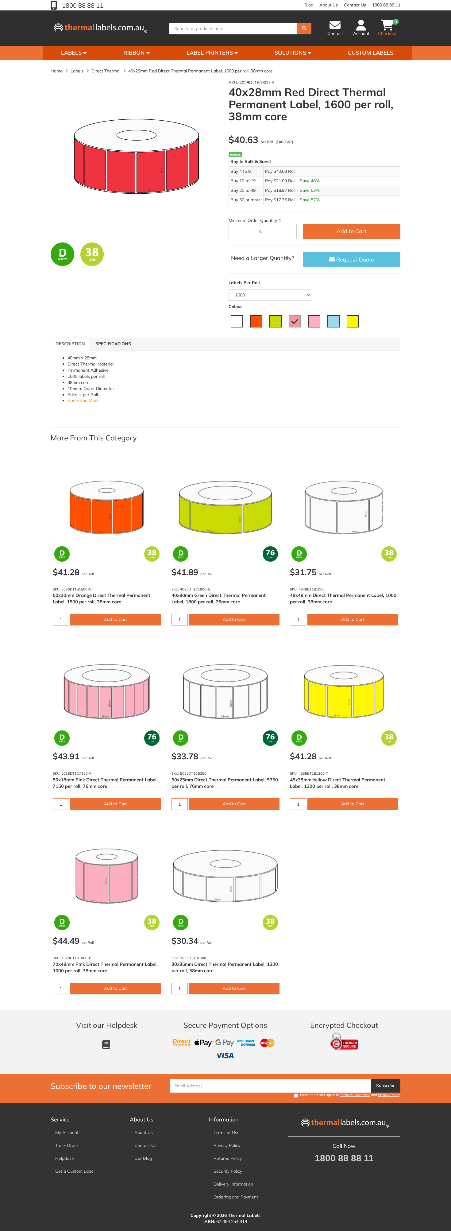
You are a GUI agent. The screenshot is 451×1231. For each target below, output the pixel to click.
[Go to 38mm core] (92, 254)
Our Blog (143, 1158)
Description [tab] (70, 343)
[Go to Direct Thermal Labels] (62, 254)
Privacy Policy (388, 1095)
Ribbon (134, 52)
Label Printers (210, 52)
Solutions (291, 52)
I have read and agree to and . (350, 1095)
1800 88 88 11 (81, 5)
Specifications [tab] (113, 343)
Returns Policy (228, 1158)
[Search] (304, 28)
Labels (72, 52)
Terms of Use (227, 1132)
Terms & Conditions (355, 1095)
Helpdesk (64, 1158)
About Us (328, 5)
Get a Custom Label (74, 1171)
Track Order (66, 1145)
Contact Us (355, 5)
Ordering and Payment (236, 1197)
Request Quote (354, 259)
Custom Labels (370, 52)
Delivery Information (233, 1184)
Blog (308, 5)
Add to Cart (351, 231)
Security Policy (228, 1171)
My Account (67, 1132)
